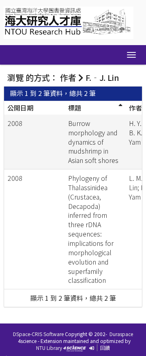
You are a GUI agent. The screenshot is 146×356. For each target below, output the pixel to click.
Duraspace (121, 333)
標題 (74, 108)
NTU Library (49, 347)
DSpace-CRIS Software (38, 333)
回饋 (105, 347)
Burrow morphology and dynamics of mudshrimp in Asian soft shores (93, 141)
